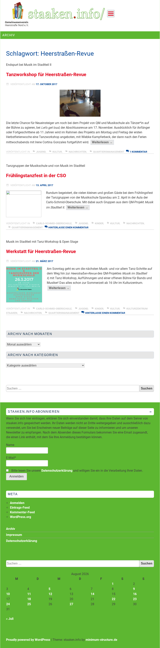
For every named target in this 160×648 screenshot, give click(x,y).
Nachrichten (77, 151)
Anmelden (17, 503)
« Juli (9, 619)
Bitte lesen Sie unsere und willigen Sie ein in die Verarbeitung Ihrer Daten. (77, 470)
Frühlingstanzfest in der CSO (36, 175)
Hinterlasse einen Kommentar (68, 227)
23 (135, 599)
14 (92, 594)
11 (29, 594)
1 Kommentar (138, 151)
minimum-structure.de (101, 640)
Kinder (99, 223)
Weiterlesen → (103, 142)
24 (8, 604)
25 (29, 604)
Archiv (10, 529)
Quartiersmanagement (108, 151)
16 (135, 594)
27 (71, 604)
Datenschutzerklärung (56, 470)
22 (113, 599)
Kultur (57, 151)
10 (8, 594)
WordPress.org (20, 517)
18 (29, 599)
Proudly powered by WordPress (28, 640)
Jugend (41, 151)
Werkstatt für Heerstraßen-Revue (41, 251)
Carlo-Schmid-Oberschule (54, 223)
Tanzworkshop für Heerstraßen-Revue (46, 74)
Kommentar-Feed (22, 512)
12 (50, 594)
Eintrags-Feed (20, 507)
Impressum (14, 535)
